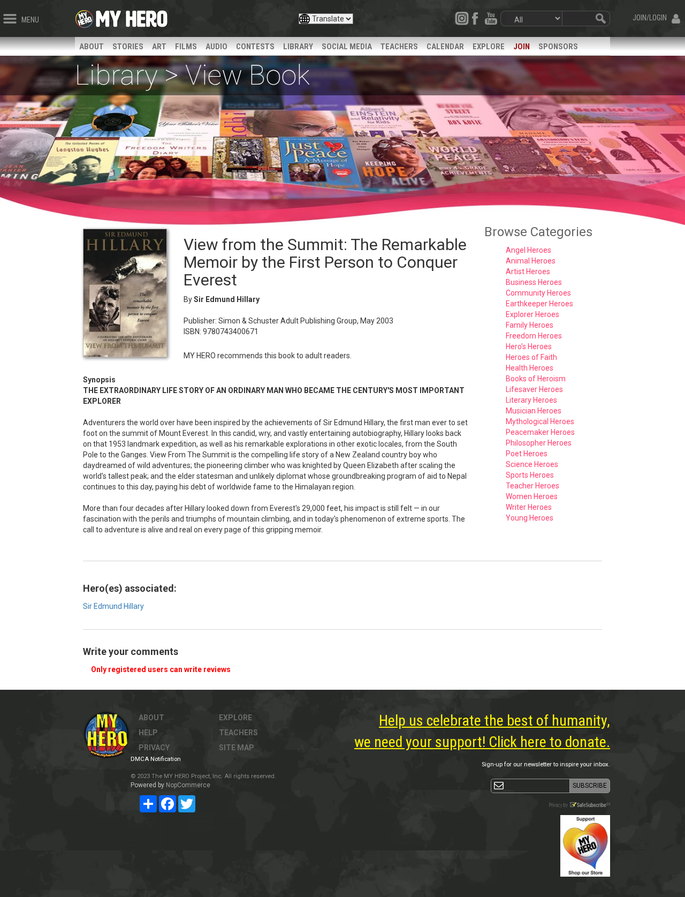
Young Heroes (529, 518)
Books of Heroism (536, 378)
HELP (148, 732)
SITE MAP (236, 747)
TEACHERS (399, 46)
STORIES (127, 46)
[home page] (132, 16)
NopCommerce (188, 785)
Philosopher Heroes (539, 443)
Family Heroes (529, 325)
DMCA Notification (156, 759)
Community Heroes (538, 293)
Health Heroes (529, 368)
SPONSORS (558, 46)
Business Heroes (534, 282)
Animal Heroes (530, 261)
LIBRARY (298, 46)
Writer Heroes (529, 507)
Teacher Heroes (532, 485)
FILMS (186, 46)
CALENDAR (445, 46)
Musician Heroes (533, 410)
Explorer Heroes (532, 314)
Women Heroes (532, 496)
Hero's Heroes (529, 346)
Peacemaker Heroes (540, 432)
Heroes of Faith (531, 357)
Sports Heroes (530, 475)
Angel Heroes (528, 250)
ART (159, 46)
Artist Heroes (528, 271)
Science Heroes (532, 464)
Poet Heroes (526, 453)
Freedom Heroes (534, 335)
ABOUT (91, 46)
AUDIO (216, 46)
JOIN (521, 46)
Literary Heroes (531, 400)
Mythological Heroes (540, 421)
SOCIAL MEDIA (347, 46)
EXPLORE (489, 46)
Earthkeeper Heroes (539, 303)
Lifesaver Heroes (534, 389)
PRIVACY (154, 747)
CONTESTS (255, 46)
